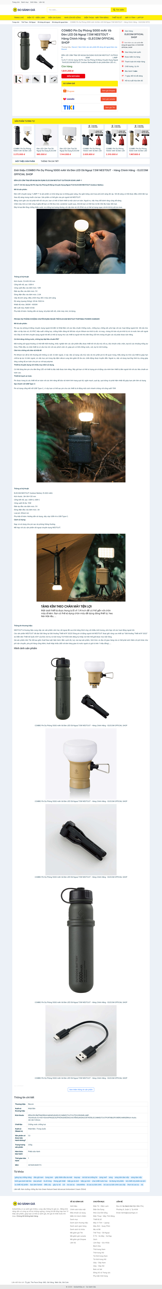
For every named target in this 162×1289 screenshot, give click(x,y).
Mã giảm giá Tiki (76, 1233)
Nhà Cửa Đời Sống (72, 18)
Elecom (74, 47)
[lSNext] (55, 50)
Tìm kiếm (119, 10)
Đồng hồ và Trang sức (101, 1273)
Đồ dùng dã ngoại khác (60, 22)
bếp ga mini (85, 1181)
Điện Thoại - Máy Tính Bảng (96, 18)
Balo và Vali (97, 1269)
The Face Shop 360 (38, 1282)
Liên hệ (41, 2)
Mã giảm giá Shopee (78, 1239)
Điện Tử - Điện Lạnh (36, 18)
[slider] (18, 79)
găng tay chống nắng (23, 1177)
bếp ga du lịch (73, 1181)
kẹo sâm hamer (36, 1185)
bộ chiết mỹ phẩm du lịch (135, 1181)
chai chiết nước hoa (99, 1181)
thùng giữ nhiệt (59, 1181)
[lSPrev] (17, 50)
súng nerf (103, 1177)
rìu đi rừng (48, 1181)
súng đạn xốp (136, 1177)
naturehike (81, 1185)
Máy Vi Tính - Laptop (134, 18)
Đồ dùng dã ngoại (44, 22)
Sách (95, 1239)
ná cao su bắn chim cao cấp (114, 1185)
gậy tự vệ (56, 1185)
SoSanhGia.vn (79, 1287)
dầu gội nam (38, 1177)
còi (64, 1185)
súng (111, 1177)
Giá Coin (65, 1282)
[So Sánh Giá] (24, 1204)
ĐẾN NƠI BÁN (73, 76)
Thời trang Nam (99, 1249)
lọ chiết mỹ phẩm (21, 1185)
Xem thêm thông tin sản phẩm (81, 1090)
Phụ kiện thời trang (100, 1276)
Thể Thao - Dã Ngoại (28, 22)
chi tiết (50, 161)
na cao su (70, 1185)
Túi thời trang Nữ (99, 1259)
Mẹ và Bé (96, 1229)
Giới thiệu (33, 2)
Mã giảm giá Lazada (78, 1236)
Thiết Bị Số (117, 18)
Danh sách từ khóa (77, 1229)
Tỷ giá (27, 1282)
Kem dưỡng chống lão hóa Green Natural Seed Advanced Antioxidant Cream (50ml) (53, 1189)
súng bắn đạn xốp (122, 1177)
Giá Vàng (50, 1282)
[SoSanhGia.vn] (24, 10)
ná (142, 1185)
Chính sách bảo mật (78, 1209)
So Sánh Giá (91, 1287)
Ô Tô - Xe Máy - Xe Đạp (102, 1236)
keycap (77, 1177)
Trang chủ (16, 2)
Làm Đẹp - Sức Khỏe (101, 1243)
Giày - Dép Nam (99, 1263)
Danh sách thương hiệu (79, 1223)
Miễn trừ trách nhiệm (78, 1216)
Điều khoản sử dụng (78, 1213)
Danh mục (25, 2)
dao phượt (37, 1181)
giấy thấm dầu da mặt (63, 1177)
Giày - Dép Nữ (98, 1266)
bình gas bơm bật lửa (23, 1181)
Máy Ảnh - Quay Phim (101, 1226)
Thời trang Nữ (98, 1253)
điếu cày (47, 1185)
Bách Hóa (97, 1246)
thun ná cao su (133, 1185)
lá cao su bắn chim (94, 1185)
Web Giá (58, 1282)
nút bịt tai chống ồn (89, 1177)
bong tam (49, 1177)
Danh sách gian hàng (78, 1226)
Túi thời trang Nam (100, 1256)
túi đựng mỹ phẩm (116, 1181)
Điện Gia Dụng (54, 18)
